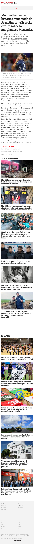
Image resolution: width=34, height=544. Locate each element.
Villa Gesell (4, 525)
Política (3, 503)
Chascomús (21, 515)
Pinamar (3, 523)
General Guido (5, 519)
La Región (20, 523)
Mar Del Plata (5, 149)
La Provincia (21, 525)
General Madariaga (23, 519)
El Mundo (20, 529)
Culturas (3, 507)
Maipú (19, 521)
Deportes (17, 8)
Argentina (16, 151)
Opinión (20, 503)
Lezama (3, 529)
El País (19, 527)
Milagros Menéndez (7, 154)
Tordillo (3, 517)
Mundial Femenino (16, 149)
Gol (21, 151)
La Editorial (21, 505)
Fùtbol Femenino (6, 151)
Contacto (20, 507)
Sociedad (3, 505)
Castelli (3, 527)
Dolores (3, 515)
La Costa (3, 521)
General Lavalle (22, 517)
